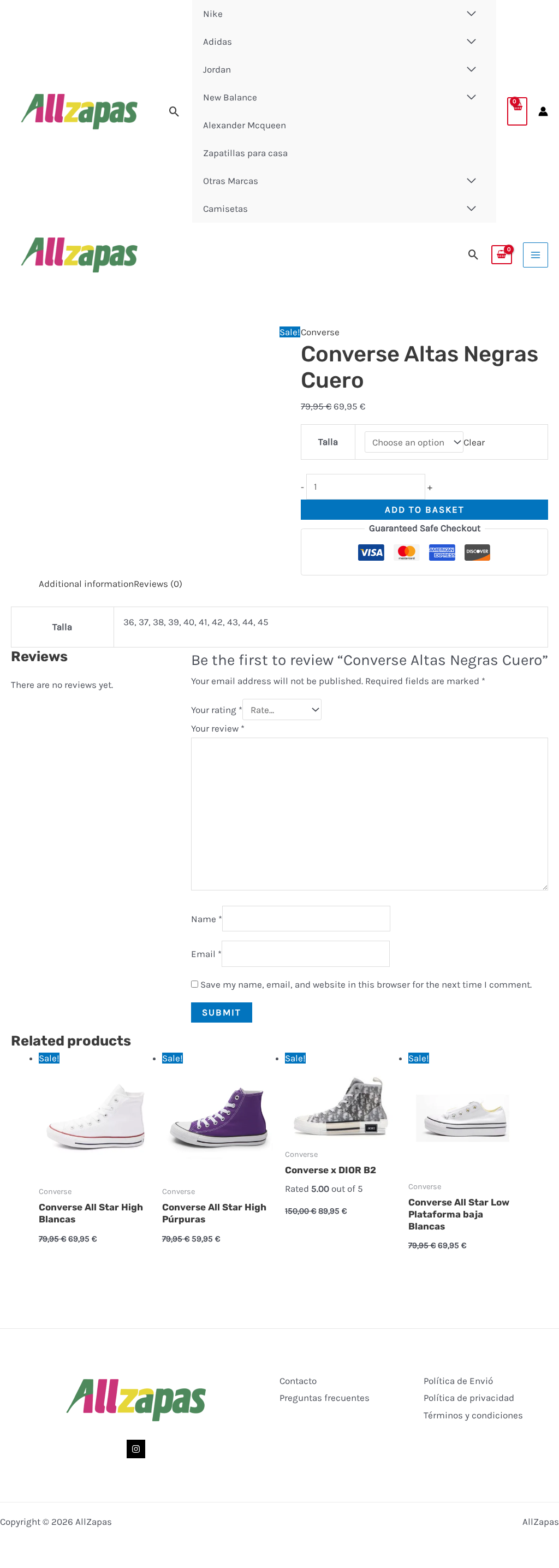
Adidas (217, 41)
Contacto (298, 1380)
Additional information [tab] (86, 583)
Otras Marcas (230, 180)
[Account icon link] (543, 111)
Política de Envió (458, 1380)
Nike (213, 13)
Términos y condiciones (473, 1415)
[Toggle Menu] (472, 41)
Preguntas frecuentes (325, 1397)
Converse (320, 331)
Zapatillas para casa (245, 152)
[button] (174, 111)
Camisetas (225, 208)
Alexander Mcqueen (244, 125)
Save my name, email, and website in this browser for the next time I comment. (366, 984)
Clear (474, 442)
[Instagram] (136, 1449)
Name (206, 918)
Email (206, 953)
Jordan (217, 69)
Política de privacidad (469, 1397)
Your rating (216, 709)
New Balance (230, 97)
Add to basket (425, 509)
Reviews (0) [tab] (158, 583)
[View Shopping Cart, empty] (517, 111)
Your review (218, 728)
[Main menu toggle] (535, 255)
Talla (328, 441)
